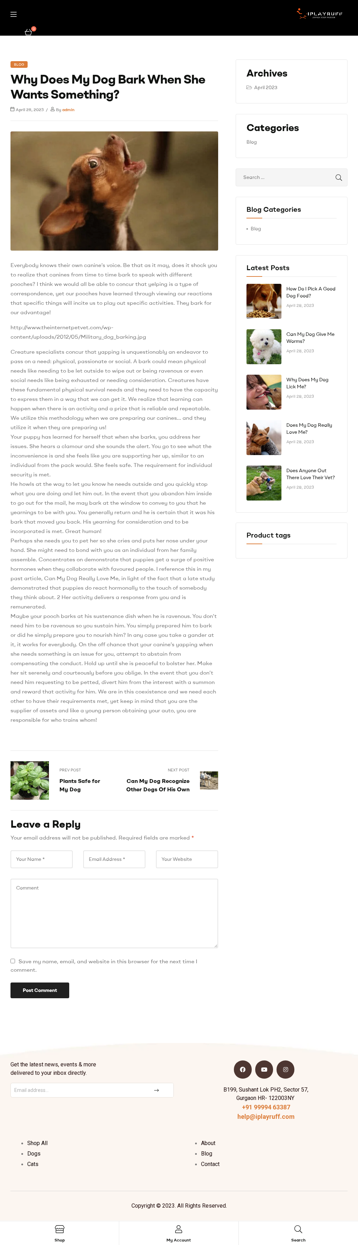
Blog (19, 64)
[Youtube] (264, 1069)
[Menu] (13, 14)
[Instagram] (285, 1069)
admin (68, 109)
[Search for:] (292, 177)
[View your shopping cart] (28, 31)
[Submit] (157, 1090)
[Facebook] (243, 1069)
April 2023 (265, 87)
